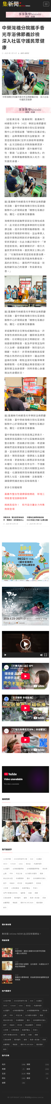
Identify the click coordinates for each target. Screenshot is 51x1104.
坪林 (11, 873)
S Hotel (13, 864)
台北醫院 (6, 868)
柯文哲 (19, 883)
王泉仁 (35, 888)
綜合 (3, 1078)
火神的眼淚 (15, 888)
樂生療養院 (29, 883)
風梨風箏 (39, 902)
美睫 (36, 893)
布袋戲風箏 (20, 878)
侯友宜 (28, 864)
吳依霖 (44, 868)
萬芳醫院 (17, 898)
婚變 (41, 873)
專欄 (3, 1069)
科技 (28, 1073)
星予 (4, 883)
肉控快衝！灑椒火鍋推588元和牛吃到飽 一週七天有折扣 (31, 952)
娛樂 (28, 1064)
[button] (25, 644)
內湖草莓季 (38, 864)
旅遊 (28, 1069)
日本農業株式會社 (39, 878)
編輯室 (26, 53)
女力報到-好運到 (31, 873)
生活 (16, 949)
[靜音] (41, 655)
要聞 (3, 1082)
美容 (28, 1078)
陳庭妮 (15, 902)
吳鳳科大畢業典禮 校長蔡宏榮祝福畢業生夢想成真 (32, 978)
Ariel (31, 859)
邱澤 (44, 898)
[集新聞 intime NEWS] (15, 4)
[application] (25, 644)
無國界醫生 (26, 888)
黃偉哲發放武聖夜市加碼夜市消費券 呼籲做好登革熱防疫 (25, 822)
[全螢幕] (45, 655)
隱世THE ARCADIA (27, 902)
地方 (3, 1064)
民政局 (38, 883)
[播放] (5, 655)
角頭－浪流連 (34, 898)
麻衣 (4, 907)
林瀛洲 (12, 883)
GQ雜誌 (39, 859)
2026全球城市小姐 (20, 859)
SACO (5, 864)
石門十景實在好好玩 (10, 893)
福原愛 (23, 893)
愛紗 (28, 878)
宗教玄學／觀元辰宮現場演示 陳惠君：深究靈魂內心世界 (13, 520)
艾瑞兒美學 (7, 898)
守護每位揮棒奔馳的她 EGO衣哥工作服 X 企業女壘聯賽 (37, 520)
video (21, 864)
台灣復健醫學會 (18, 868)
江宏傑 (5, 888)
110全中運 (7, 859)
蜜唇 (25, 898)
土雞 (4, 873)
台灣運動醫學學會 (33, 868)
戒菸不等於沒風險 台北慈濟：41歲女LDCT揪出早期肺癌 (32, 965)
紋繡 (30, 893)
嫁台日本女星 (8, 878)
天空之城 (19, 873)
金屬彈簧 (6, 902)
